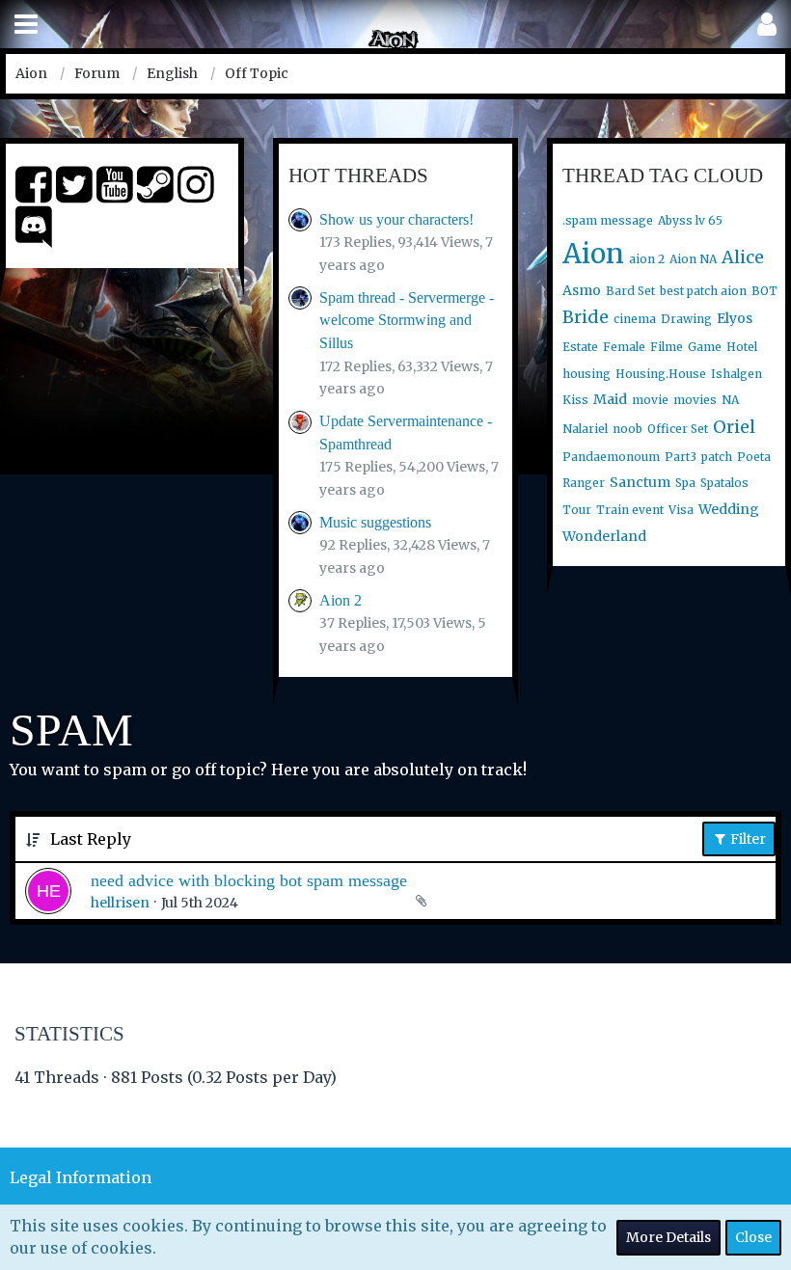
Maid (610, 399)
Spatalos (724, 482)
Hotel (741, 346)
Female (624, 346)
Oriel (734, 427)
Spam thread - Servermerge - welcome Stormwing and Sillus (406, 320)
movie (650, 399)
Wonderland (604, 536)
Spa (685, 482)
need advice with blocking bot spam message (249, 880)
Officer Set (677, 428)
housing (586, 373)
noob (627, 428)
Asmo (581, 290)
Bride (585, 317)
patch (716, 456)
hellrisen (120, 902)
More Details (668, 1237)
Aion (593, 253)
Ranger (583, 482)
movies (695, 399)
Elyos (734, 318)
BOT (764, 291)
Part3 (680, 456)
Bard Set (630, 291)
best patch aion (703, 291)
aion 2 (647, 259)
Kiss (575, 399)
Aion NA (693, 259)
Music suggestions (375, 522)
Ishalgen (736, 373)
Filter (746, 839)
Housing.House (660, 373)
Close (753, 1237)
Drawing (686, 318)
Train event (630, 509)
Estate (580, 346)
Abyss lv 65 (690, 220)
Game (705, 346)
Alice (743, 257)
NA (730, 399)
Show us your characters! (396, 219)
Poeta (754, 456)
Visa (681, 509)
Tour (576, 509)
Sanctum (640, 482)
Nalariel (585, 428)
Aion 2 (340, 600)
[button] (26, 25)
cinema (635, 318)
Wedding (728, 509)
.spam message (607, 220)
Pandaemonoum (611, 456)
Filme (666, 346)
